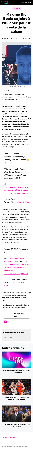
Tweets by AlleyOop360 (11, 437)
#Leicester (8, 270)
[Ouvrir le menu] (30, 449)
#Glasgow (19, 267)
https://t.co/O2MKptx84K (14, 264)
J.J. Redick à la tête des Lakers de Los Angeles (16, 425)
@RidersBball (9, 261)
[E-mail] (5, 322)
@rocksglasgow (16, 258)
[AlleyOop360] (5, 2)
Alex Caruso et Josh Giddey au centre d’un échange (16, 398)
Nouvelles (16, 8)
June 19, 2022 (23, 202)
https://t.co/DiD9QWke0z (14, 187)
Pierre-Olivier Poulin (9, 38)
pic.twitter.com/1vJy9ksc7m (16, 273)
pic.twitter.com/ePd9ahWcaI (16, 193)
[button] (23, 2)
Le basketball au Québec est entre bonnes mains (16, 371)
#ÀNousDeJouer (22, 190)
